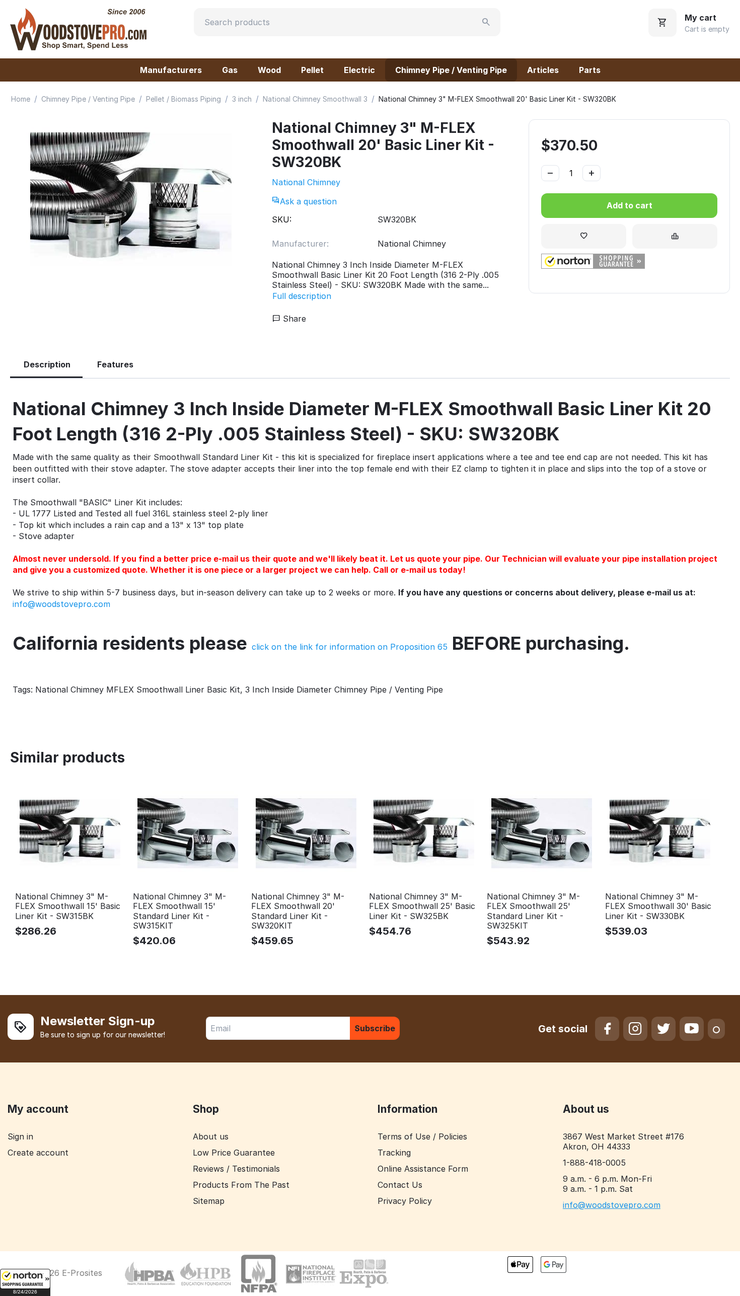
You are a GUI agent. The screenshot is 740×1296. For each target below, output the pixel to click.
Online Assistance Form (423, 1169)
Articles (543, 70)
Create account (38, 1153)
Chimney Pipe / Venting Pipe (451, 70)
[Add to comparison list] (674, 236)
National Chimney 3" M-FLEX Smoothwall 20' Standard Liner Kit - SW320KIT (297, 911)
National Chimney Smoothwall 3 (315, 99)
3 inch (242, 99)
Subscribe (374, 1028)
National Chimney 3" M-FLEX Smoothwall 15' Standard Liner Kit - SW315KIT (179, 911)
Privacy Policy (405, 1201)
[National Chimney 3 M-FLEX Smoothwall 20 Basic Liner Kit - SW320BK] (131, 199)
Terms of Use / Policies (422, 1136)
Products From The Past (241, 1185)
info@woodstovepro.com (61, 604)
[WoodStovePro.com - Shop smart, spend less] (78, 28)
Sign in (20, 1136)
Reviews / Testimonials (236, 1169)
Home (20, 99)
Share (293, 319)
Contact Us (400, 1185)
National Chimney (306, 182)
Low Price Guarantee (234, 1153)
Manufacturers (171, 70)
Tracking (394, 1153)
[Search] (486, 22)
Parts (590, 70)
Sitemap (209, 1201)
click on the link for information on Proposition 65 (350, 647)
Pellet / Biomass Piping (183, 99)
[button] (25, 1282)
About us (211, 1136)
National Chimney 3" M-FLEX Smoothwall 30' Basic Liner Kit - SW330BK (658, 906)
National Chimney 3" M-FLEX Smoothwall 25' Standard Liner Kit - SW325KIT (533, 911)
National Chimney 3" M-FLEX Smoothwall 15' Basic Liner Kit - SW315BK (67, 906)
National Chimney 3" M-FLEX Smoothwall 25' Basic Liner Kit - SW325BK (422, 906)
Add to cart (629, 205)
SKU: (281, 219)
